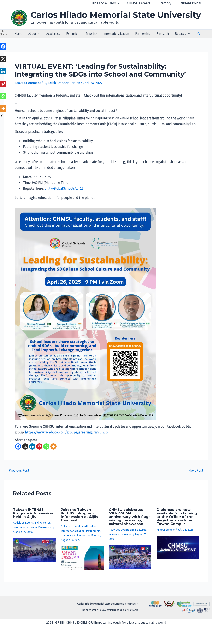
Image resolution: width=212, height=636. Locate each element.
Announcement (166, 529)
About (32, 34)
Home (18, 34)
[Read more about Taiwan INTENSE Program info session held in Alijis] (34, 549)
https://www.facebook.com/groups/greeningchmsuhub (66, 432)
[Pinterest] (39, 446)
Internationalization (116, 34)
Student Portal (189, 3)
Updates (180, 34)
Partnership (142, 34)
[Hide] (1, 115)
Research (163, 34)
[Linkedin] (32, 446)
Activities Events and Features (32, 522)
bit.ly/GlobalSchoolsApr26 (63, 188)
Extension (72, 34)
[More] (53, 446)
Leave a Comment (28, 83)
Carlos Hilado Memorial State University (116, 15)
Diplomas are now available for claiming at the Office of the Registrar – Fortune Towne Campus (177, 517)
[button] (118, 3)
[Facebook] (18, 446)
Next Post (197, 470)
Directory (164, 3)
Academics (53, 34)
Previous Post (17, 470)
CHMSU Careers (138, 3)
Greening (91, 34)
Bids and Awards (104, 3)
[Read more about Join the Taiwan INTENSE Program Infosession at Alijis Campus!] (82, 557)
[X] (25, 446)
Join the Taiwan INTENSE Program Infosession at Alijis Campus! (79, 515)
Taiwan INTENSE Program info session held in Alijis (33, 513)
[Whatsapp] (46, 446)
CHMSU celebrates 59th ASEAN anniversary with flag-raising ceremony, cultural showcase (129, 517)
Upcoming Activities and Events (80, 535)
